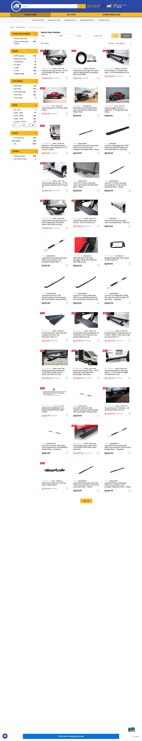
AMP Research (47, 68)
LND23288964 (114, 443)
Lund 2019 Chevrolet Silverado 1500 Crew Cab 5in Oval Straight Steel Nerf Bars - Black (86, 147)
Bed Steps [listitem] (18, 86)
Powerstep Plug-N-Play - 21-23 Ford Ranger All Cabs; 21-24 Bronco (54, 72)
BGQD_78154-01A (90, 331)
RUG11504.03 (119, 256)
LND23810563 (82, 481)
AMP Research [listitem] (19, 56)
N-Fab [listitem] (16, 71)
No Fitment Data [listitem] (20, 159)
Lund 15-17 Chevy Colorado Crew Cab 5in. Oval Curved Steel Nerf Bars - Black (116, 185)
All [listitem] (15, 144)
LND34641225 (82, 181)
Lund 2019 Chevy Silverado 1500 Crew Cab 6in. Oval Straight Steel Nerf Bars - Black (118, 485)
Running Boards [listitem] (20, 92)
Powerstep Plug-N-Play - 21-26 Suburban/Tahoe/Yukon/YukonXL (55, 185)
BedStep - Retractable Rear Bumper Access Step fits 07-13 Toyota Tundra (54, 147)
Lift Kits (71, 15)
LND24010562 (82, 143)
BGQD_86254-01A (58, 368)
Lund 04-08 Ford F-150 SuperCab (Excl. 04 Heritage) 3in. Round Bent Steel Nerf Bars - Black (55, 298)
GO (33, 125)
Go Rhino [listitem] (17, 65)
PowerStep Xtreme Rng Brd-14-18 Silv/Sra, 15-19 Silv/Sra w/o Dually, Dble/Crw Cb (86, 335)
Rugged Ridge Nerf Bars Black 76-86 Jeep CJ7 (117, 259)
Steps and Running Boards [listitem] (21, 43)
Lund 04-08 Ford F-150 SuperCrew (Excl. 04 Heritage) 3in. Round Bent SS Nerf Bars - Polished (85, 411)
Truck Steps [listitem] (18, 98)
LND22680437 (82, 406)
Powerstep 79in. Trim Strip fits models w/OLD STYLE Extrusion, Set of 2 (54, 335)
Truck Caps (30, 15)
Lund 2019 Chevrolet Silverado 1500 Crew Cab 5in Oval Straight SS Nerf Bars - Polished (54, 261)
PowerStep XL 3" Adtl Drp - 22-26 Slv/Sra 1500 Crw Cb (117, 409)
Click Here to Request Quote (71, 736)
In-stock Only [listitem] (19, 138)
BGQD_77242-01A (121, 331)
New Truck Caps (38, 20)
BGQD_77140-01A (121, 68)
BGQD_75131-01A (89, 68)
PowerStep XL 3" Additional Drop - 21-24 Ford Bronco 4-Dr (117, 71)
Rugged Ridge (109, 256)
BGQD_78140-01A (90, 218)
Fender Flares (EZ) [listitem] (20, 38)
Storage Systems (70, 20)
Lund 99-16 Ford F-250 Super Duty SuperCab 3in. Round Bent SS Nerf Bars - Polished (55, 447)
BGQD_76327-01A (58, 181)
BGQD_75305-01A (58, 143)
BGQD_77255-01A (121, 406)
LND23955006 (113, 293)
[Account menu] (103, 6)
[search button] (81, 6)
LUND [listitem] (16, 68)
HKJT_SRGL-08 (57, 106)
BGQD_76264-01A (90, 368)
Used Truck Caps (54, 20)
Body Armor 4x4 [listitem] (20, 59)
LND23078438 (51, 293)
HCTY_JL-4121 (59, 406)
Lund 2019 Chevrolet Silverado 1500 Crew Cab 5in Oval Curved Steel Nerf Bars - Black (86, 485)
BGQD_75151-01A (58, 331)
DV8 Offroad (46, 106)
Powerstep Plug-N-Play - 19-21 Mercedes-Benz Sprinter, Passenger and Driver (85, 372)
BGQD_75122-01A (121, 368)
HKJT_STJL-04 (119, 106)
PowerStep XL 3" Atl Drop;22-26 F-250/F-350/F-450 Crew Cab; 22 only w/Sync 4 (118, 335)
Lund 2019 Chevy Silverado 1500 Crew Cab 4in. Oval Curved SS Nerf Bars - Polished (118, 447)
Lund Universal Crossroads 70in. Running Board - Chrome (117, 221)
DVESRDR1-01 (87, 106)
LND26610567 (113, 481)
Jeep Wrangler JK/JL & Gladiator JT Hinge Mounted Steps (116, 110)
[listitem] (24, 110)
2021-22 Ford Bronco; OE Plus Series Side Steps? (54, 484)
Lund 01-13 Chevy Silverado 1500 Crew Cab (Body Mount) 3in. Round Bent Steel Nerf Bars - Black (86, 298)
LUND (75, 143)
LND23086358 (82, 293)
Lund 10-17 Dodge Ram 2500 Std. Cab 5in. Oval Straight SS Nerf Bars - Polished (117, 297)
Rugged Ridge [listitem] (19, 74)
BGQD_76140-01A (58, 68)
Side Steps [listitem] (18, 95)
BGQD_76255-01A (58, 218)
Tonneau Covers (104, 20)
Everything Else (111, 15)
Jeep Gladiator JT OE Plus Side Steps (54, 109)
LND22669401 (51, 443)
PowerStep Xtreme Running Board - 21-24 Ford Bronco (84, 221)
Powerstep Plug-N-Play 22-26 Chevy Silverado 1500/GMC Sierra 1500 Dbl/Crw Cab (54, 222)
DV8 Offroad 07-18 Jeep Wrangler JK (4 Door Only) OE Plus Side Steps (85, 260)
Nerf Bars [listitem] (17, 89)
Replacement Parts (86, 20)
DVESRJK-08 (87, 256)
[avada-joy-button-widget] (4, 736)
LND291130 (112, 143)
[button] (109, 6)
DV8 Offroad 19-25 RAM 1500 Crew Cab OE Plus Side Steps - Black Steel (85, 110)
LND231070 (112, 218)
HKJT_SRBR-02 (57, 481)
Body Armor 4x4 (47, 406)
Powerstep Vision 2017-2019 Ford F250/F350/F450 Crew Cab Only (85, 447)
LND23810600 (113, 181)
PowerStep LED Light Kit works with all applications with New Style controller (86, 72)
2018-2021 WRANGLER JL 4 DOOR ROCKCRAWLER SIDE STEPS (53, 410)
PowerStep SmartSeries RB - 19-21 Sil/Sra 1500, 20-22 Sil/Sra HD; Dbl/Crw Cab (54, 372)
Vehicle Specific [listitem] (19, 156)
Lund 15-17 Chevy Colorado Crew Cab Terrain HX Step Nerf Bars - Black (85, 185)
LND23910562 (51, 256)
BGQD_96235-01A (90, 443)
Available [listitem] (17, 141)
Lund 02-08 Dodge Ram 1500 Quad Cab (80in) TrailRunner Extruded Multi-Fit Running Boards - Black (117, 148)
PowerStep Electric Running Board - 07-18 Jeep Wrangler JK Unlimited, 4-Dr (116, 372)
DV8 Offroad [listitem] (18, 62)
